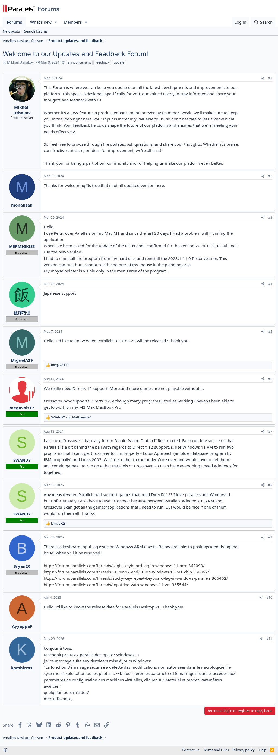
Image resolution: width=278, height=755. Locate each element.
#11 (269, 638)
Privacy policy (244, 749)
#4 (270, 283)
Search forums (36, 31)
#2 (270, 176)
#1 (270, 78)
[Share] (262, 78)
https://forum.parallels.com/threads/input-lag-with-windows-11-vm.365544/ (116, 584)
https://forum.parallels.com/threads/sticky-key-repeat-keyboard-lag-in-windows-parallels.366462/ (136, 578)
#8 (270, 485)
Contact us (190, 749)
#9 (270, 537)
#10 (269, 597)
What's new (41, 22)
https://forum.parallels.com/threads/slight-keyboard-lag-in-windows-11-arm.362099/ (124, 565)
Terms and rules (216, 749)
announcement (79, 62)
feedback (102, 62)
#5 (270, 331)
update (119, 62)
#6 (270, 379)
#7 (270, 431)
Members (73, 22)
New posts (11, 31)
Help (262, 749)
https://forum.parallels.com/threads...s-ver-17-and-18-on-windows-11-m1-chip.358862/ (126, 572)
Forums (14, 22)
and (71, 417)
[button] (56, 22)
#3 (270, 217)
